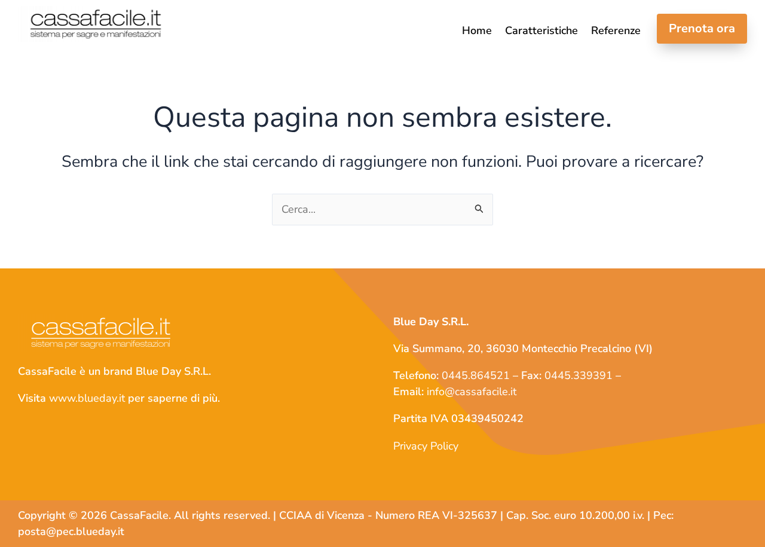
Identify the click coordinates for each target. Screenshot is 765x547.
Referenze (616, 31)
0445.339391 (578, 375)
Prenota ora (702, 28)
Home (477, 31)
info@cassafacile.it (471, 391)
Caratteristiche (541, 31)
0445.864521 (476, 375)
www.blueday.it (87, 398)
